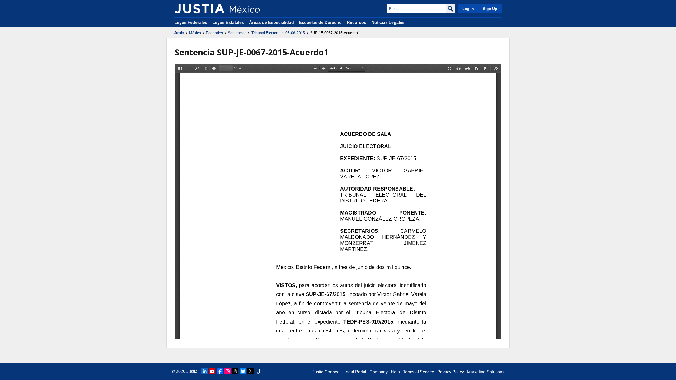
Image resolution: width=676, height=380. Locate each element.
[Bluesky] (243, 371)
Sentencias (237, 33)
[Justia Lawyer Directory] (258, 371)
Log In (468, 9)
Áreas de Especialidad (271, 22)
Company (378, 372)
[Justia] (199, 8)
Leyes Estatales (228, 22)
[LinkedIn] (204, 371)
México (195, 33)
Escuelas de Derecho (320, 22)
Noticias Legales (388, 22)
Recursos (356, 22)
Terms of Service (418, 372)
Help (395, 372)
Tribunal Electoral (265, 33)
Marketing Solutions (485, 372)
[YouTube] (212, 371)
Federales (214, 33)
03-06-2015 (295, 33)
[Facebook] (220, 371)
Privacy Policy (450, 372)
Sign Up (490, 9)
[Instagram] (227, 371)
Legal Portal (355, 372)
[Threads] (235, 371)
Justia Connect (326, 372)
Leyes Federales (190, 22)
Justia (179, 33)
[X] (250, 371)
